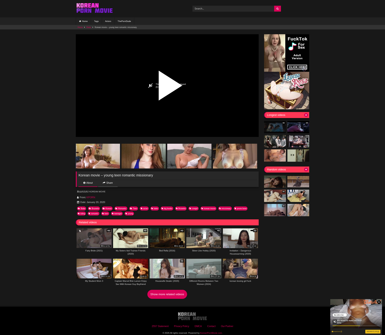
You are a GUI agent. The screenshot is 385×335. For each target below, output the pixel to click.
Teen (135, 208)
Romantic (122, 208)
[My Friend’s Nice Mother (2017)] (275, 182)
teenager (118, 213)
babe (156, 208)
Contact (211, 326)
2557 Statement (160, 326)
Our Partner (227, 326)
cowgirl (195, 208)
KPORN (90, 197)
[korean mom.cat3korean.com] (298, 182)
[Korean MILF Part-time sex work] (298, 155)
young (130, 213)
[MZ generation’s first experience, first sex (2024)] (298, 196)
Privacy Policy (181, 326)
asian (145, 208)
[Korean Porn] (94, 8)
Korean (109, 208)
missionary (226, 208)
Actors (108, 21)
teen (106, 213)
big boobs (168, 208)
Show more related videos (167, 294)
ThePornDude (124, 21)
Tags (96, 21)
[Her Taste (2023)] (298, 210)
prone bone (242, 208)
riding (82, 213)
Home (85, 21)
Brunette (95, 208)
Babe (88, 27)
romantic (95, 213)
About (89, 183)
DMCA (198, 326)
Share (109, 183)
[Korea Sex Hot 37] (275, 155)
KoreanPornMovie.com (211, 333)
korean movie (210, 208)
